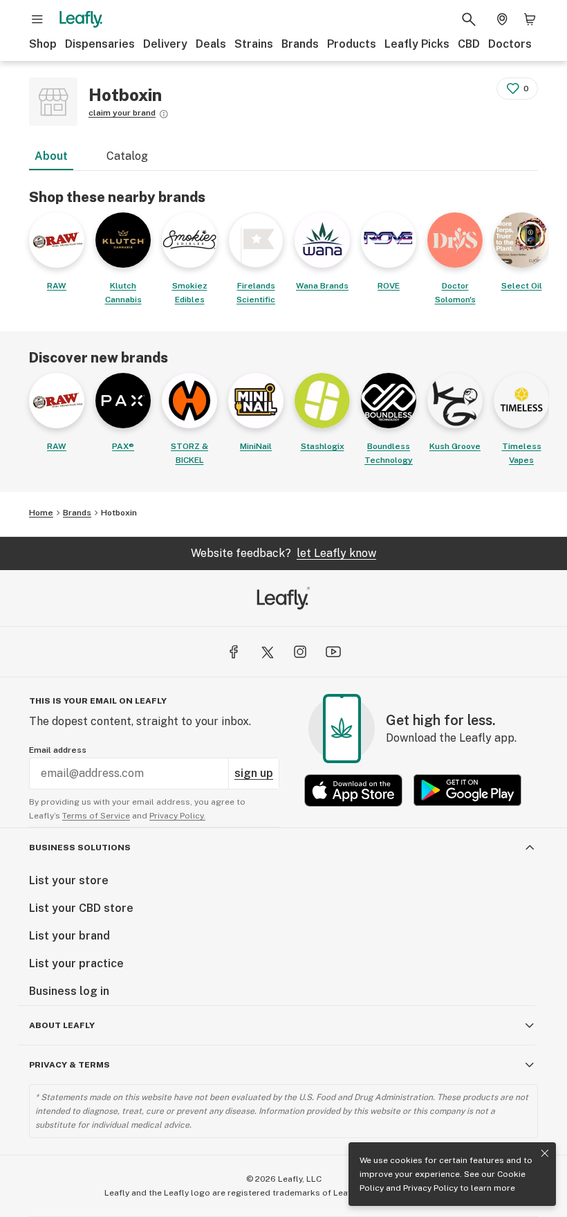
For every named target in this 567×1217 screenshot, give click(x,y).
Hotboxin (119, 513)
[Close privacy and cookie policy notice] (544, 1153)
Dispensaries (100, 44)
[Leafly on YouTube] (333, 651)
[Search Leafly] (469, 19)
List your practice (76, 963)
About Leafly (62, 1025)
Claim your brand (122, 113)
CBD (469, 44)
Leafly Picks (416, 44)
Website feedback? (283, 553)
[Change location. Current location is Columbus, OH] (502, 19)
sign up (253, 773)
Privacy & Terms (69, 1065)
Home (41, 513)
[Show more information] (163, 114)
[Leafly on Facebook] (233, 652)
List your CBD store (81, 908)
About (51, 156)
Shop (43, 44)
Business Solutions (80, 847)
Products (351, 44)
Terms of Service (96, 816)
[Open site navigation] (37, 19)
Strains (253, 44)
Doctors (510, 44)
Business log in (69, 991)
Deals (211, 44)
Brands (300, 44)
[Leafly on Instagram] (300, 651)
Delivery (165, 44)
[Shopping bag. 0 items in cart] (529, 19)
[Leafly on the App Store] (353, 790)
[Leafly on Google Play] (467, 790)
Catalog (127, 156)
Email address (57, 750)
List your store (69, 880)
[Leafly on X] (267, 651)
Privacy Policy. (177, 816)
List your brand (69, 935)
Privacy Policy (430, 1188)
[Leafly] (81, 19)
